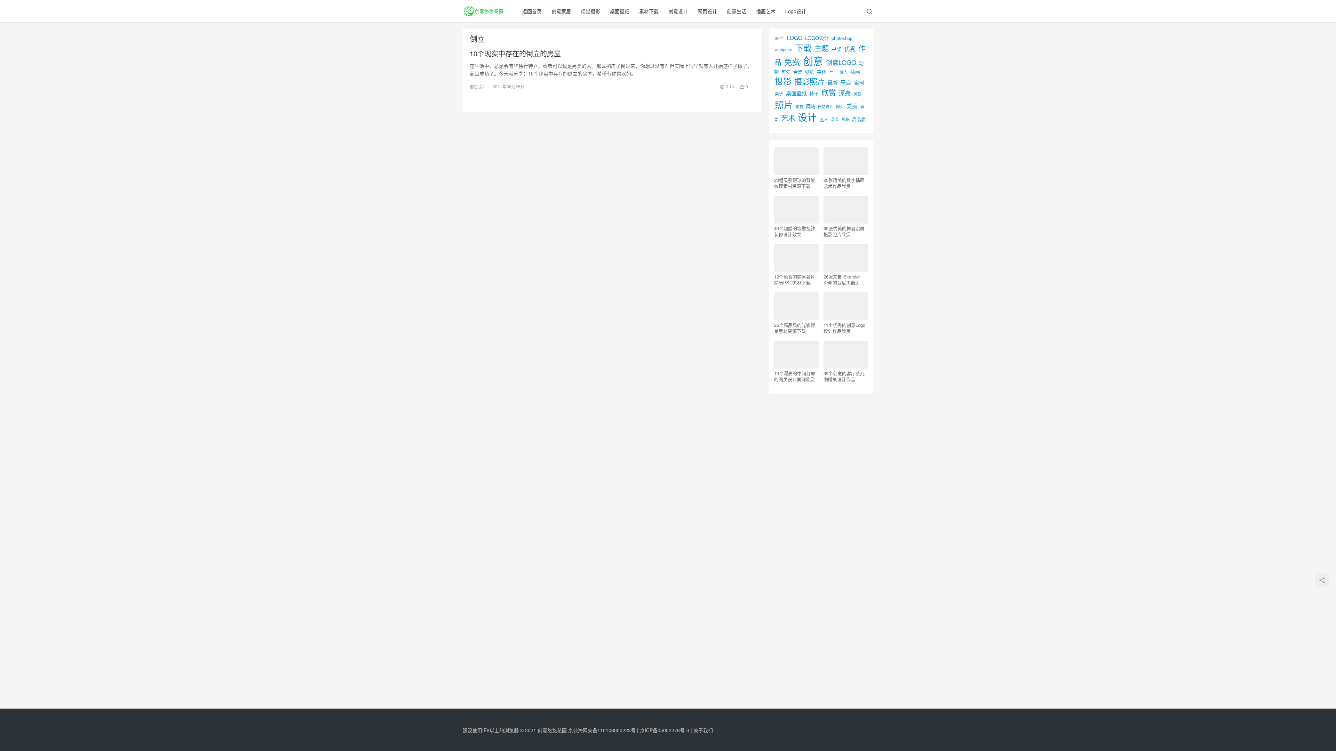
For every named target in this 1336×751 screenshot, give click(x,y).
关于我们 (703, 730)
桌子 (779, 93)
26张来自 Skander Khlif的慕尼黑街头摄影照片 (844, 279)
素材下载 (649, 11)
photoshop (842, 38)
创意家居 (561, 11)
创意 (813, 60)
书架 (837, 49)
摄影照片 (809, 81)
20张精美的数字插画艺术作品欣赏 (844, 183)
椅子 (814, 93)
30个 (779, 38)
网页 (840, 106)
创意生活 (736, 11)
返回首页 (532, 11)
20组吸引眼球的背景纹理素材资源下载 (794, 183)
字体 (822, 71)
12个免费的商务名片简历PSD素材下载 (794, 279)
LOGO (794, 37)
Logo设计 (795, 11)
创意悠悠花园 (552, 730)
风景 (835, 119)
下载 (803, 48)
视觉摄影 (590, 11)
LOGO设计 (817, 37)
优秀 (850, 49)
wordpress (783, 49)
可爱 (785, 71)
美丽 (852, 106)
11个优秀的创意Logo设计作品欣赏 (844, 328)
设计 (807, 117)
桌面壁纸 (619, 11)
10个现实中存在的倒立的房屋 (515, 53)
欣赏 (828, 92)
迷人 (823, 119)
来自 (845, 82)
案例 (859, 82)
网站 (810, 106)
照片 (784, 104)
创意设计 (678, 11)
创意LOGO (841, 62)
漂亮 (845, 92)
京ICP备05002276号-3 (664, 730)
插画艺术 (766, 11)
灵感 (857, 93)
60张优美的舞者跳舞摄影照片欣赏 (844, 231)
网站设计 (825, 106)
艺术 (788, 118)
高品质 (859, 119)
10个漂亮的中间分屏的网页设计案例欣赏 (794, 376)
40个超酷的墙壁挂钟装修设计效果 (794, 231)
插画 (855, 71)
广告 (833, 72)
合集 (797, 71)
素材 (799, 106)
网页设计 (707, 11)
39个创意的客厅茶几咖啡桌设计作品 (844, 376)
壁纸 (809, 71)
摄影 (783, 81)
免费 (792, 61)
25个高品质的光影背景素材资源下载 (794, 328)
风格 (845, 119)
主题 (821, 48)
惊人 (844, 72)
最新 (832, 82)
